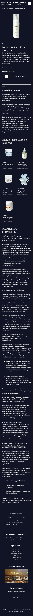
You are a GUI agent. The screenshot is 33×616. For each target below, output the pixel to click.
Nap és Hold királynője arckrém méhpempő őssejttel (14, 523)
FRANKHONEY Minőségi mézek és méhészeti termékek (14, 3)
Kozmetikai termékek (8, 44)
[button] (28, 14)
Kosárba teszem (20, 76)
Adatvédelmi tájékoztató (16, 513)
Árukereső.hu (16, 597)
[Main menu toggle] (29, 3)
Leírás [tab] (3, 86)
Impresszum (16, 516)
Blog (16, 520)
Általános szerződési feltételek (16, 518)
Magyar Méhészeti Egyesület (16, 591)
